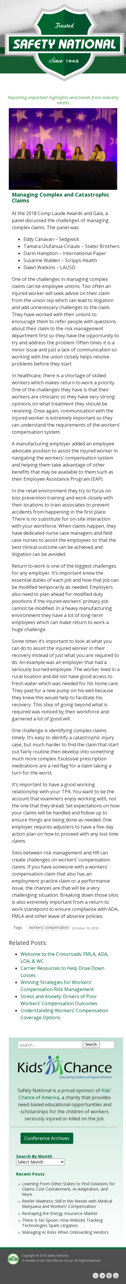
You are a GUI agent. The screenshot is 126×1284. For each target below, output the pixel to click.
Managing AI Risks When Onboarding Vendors (65, 1232)
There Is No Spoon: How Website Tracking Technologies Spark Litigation (62, 1222)
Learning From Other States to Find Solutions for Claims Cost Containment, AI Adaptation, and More (68, 1189)
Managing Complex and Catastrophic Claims (60, 197)
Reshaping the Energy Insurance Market (59, 1213)
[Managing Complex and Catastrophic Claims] (63, 188)
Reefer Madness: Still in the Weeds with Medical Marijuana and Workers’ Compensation (67, 1203)
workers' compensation (49, 927)
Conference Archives (46, 1138)
